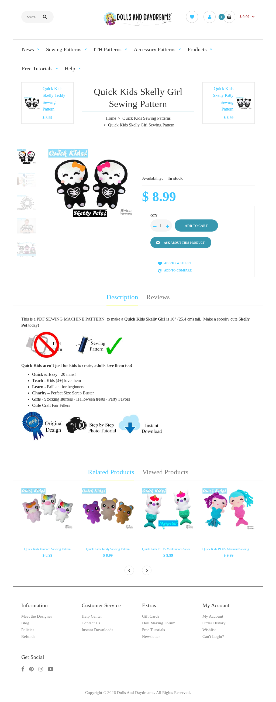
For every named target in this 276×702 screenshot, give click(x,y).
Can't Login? (213, 636)
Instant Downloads (97, 630)
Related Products (111, 472)
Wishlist (209, 630)
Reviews (158, 297)
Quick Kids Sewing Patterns (146, 118)
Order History (214, 623)
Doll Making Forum (158, 623)
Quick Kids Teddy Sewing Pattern (108, 549)
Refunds (28, 636)
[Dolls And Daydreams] (138, 25)
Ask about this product (184, 242)
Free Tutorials (153, 630)
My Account (212, 616)
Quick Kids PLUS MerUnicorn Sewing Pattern (172, 549)
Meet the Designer (36, 616)
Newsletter (151, 636)
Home (111, 118)
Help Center (92, 616)
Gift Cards (150, 616)
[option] (91, 183)
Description (122, 297)
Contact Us (91, 623)
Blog (25, 623)
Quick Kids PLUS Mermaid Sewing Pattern (230, 549)
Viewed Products (165, 472)
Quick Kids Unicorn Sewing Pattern (47, 549)
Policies (27, 630)
